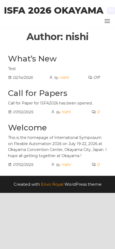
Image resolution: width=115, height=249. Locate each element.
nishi (64, 77)
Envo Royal (52, 184)
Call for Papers (37, 93)
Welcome (27, 128)
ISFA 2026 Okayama (53, 10)
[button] (107, 21)
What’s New (32, 59)
